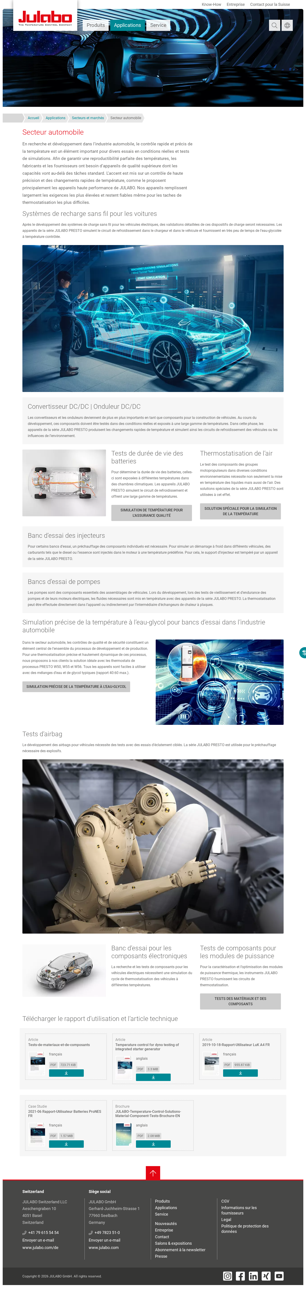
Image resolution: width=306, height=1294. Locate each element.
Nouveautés (166, 1223)
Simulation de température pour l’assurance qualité (152, 513)
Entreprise (236, 4)
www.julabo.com (104, 1247)
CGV (225, 1201)
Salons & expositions (173, 1243)
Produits (96, 25)
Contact (162, 1236)
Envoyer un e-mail (38, 1240)
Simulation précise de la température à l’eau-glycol (76, 687)
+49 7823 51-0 (107, 1232)
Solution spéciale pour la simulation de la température (241, 511)
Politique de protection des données (245, 1229)
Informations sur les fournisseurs (239, 1210)
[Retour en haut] (153, 1173)
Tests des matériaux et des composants (240, 1001)
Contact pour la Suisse (270, 4)
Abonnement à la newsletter (180, 1249)
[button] (153, 318)
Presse (161, 1256)
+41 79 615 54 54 (43, 1232)
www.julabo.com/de (40, 1247)
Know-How (211, 4)
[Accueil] (45, 15)
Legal (226, 1219)
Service (158, 25)
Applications (127, 25)
